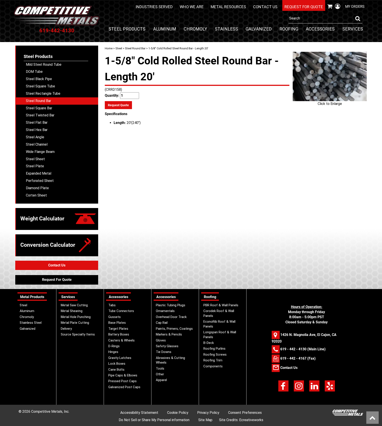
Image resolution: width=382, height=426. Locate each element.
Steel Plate (35, 166)
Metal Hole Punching (76, 317)
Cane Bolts (116, 370)
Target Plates (118, 329)
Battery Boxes (118, 334)
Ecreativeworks (251, 420)
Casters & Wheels (121, 340)
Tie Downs (163, 352)
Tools (160, 368)
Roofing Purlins (214, 349)
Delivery (66, 329)
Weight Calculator (42, 218)
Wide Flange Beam (40, 152)
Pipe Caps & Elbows (122, 375)
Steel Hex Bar (37, 130)
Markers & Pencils (169, 334)
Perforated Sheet (40, 181)
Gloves (161, 340)
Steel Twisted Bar (40, 115)
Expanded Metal (38, 173)
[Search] (357, 18)
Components (213, 366)
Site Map (205, 420)
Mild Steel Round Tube (43, 64)
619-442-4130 (56, 30)
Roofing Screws (215, 355)
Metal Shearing (71, 311)
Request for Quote (304, 6)
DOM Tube (34, 71)
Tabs (112, 305)
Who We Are (192, 6)
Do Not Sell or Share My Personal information (154, 420)
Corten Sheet (36, 195)
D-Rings (114, 346)
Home (109, 48)
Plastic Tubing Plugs (170, 305)
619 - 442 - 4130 (293, 349)
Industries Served (154, 6)
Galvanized (259, 29)
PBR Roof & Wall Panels (220, 305)
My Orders (355, 6)
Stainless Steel (31, 323)
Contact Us (265, 6)
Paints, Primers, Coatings (174, 329)
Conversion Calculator (47, 245)
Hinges (113, 352)
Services (352, 29)
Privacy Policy (208, 413)
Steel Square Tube (40, 86)
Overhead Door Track (171, 317)
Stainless (226, 29)
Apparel (161, 380)
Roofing (288, 29)
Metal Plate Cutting (75, 323)
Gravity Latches (119, 358)
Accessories (320, 29)
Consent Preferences (245, 413)
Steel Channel (37, 144)
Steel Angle (35, 137)
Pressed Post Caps (122, 381)
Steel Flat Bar (37, 122)
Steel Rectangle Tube (43, 93)
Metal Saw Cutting (74, 305)
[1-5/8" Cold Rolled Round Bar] (330, 76)
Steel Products (127, 29)
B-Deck (208, 343)
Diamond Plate (37, 188)
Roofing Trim (212, 360)
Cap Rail (162, 323)
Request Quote (118, 105)
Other (160, 374)
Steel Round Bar (135, 48)
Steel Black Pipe (39, 79)
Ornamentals (165, 311)
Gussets (114, 317)
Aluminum (164, 29)
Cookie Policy (177, 413)
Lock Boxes (116, 364)
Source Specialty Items (78, 334)
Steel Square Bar (39, 108)
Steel (118, 48)
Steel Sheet (35, 159)
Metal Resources (228, 6)
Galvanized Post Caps (124, 387)
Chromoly (195, 29)
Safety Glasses (167, 346)
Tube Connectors (121, 311)
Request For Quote (57, 280)
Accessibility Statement (139, 413)
